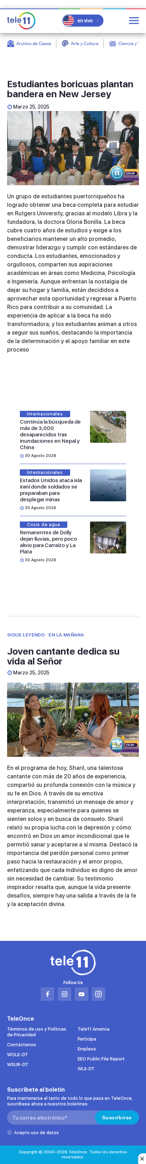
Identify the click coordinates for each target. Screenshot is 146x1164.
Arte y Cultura (85, 43)
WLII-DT (86, 1068)
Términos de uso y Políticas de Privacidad (36, 1031)
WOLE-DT (17, 1054)
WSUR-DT (17, 1064)
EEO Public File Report (101, 1058)
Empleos (87, 1049)
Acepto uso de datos (36, 1132)
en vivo (85, 20)
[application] (73, 148)
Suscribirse (117, 1117)
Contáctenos (21, 1044)
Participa (87, 1039)
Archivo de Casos (33, 43)
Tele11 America (94, 1029)
